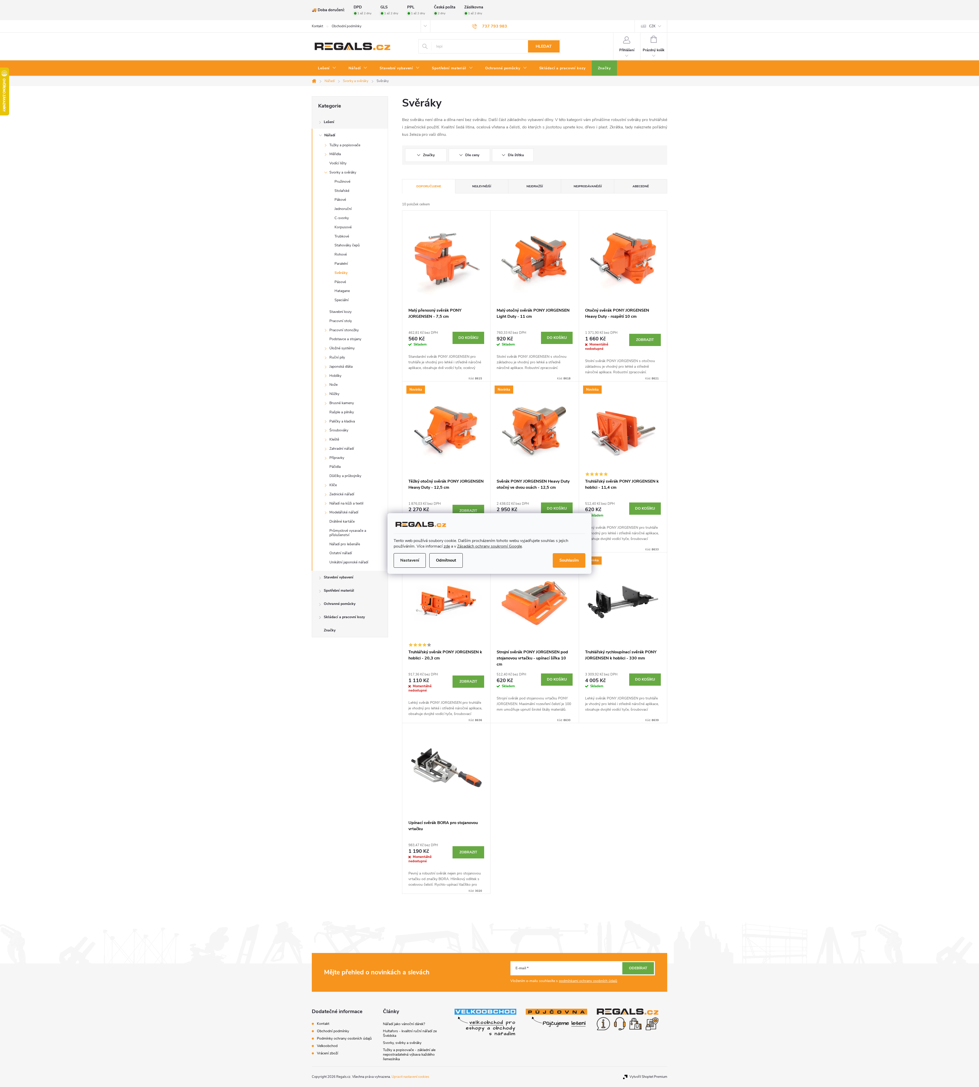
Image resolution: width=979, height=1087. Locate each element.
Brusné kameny (341, 403)
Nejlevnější (481, 186)
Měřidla (335, 154)
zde (447, 546)
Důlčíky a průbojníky (345, 475)
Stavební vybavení (338, 577)
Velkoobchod (327, 1045)
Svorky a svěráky (342, 172)
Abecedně (641, 186)
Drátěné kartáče (342, 521)
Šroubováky (338, 430)
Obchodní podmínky (347, 26)
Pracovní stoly (340, 321)
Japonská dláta (341, 366)
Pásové (340, 282)
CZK (652, 26)
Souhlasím (569, 560)
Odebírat (638, 968)
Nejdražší (534, 186)
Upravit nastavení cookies (410, 1077)
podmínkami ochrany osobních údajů (588, 980)
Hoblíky (335, 375)
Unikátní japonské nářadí (348, 562)
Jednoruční (343, 208)
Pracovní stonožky (344, 330)
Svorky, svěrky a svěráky (402, 1042)
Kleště (334, 439)
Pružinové (342, 181)
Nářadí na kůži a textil (346, 503)
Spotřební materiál (339, 590)
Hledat (544, 46)
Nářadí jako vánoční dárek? (404, 1024)
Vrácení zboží (327, 1053)
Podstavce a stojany (345, 339)
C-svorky (341, 218)
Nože (333, 384)
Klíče (333, 485)
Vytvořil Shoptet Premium (648, 1077)
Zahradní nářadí (341, 448)
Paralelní (341, 263)
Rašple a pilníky (341, 412)
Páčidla (335, 466)
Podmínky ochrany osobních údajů (344, 1038)
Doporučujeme (428, 186)
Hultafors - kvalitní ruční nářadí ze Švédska (410, 1033)
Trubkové (341, 236)
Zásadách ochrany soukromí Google (489, 546)
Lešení (329, 122)
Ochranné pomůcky (339, 603)
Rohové (340, 254)
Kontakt (317, 26)
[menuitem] (327, 68)
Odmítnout (446, 560)
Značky (330, 630)
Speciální (341, 300)
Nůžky (334, 393)
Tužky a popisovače (344, 145)
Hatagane (342, 290)
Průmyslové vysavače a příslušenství (347, 532)
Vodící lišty (337, 163)
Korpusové (343, 227)
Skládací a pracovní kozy (344, 617)
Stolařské (341, 190)
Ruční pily (337, 357)
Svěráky (340, 272)
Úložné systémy (342, 348)
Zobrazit (645, 339)
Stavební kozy (340, 311)
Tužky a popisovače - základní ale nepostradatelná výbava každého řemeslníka (409, 1055)
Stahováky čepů (347, 245)
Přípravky (336, 457)
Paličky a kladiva (342, 421)
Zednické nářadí (341, 494)
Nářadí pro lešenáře (344, 544)
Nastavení (409, 560)
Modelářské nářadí (343, 512)
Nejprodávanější (588, 186)
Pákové (340, 199)
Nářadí (329, 135)
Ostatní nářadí (340, 553)
